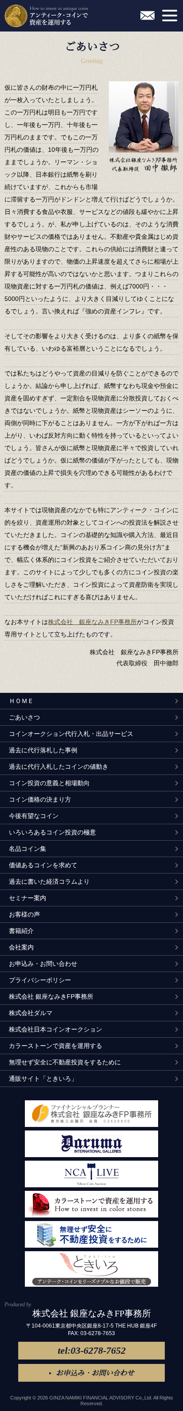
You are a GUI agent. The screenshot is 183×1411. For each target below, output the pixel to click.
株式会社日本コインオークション (55, 1029)
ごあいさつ (24, 717)
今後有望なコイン (34, 815)
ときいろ (91, 1269)
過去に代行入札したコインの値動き (58, 766)
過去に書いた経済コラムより (49, 881)
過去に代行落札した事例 (43, 750)
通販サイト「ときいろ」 (43, 1078)
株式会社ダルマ (30, 1012)
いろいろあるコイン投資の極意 (52, 832)
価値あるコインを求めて (43, 865)
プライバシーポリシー (40, 980)
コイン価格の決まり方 (40, 799)
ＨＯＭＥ (21, 700)
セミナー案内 (27, 897)
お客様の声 (24, 914)
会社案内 (21, 947)
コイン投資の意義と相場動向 (49, 783)
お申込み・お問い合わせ (147, 15)
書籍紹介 (21, 930)
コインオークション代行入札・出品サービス (71, 733)
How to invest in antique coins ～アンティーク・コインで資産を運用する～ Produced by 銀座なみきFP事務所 (46, 15)
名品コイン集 (27, 848)
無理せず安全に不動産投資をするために (65, 1062)
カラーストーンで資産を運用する (55, 1045)
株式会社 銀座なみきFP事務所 (92, 621)
